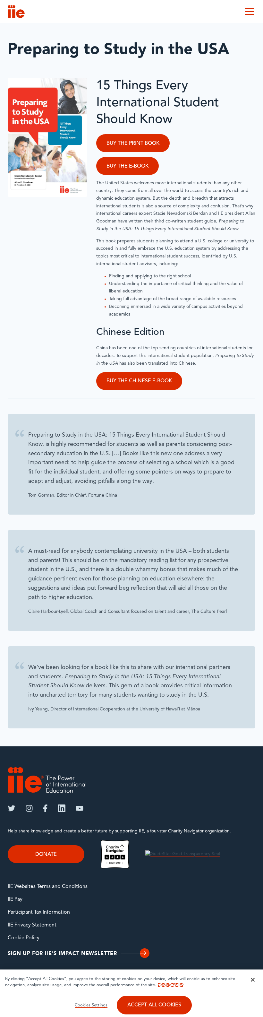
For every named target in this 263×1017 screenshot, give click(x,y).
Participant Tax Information (39, 912)
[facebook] (45, 808)
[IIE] (47, 780)
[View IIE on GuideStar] (182, 854)
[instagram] (29, 808)
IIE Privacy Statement (32, 925)
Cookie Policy (23, 938)
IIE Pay (15, 899)
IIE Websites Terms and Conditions (48, 886)
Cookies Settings (91, 1005)
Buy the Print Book (132, 143)
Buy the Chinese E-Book (139, 381)
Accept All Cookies (154, 1005)
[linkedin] (61, 808)
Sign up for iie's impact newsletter (62, 953)
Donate (46, 854)
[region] (131, 993)
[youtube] (79, 808)
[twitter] (11, 808)
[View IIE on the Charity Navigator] (114, 854)
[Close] (253, 980)
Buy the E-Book (127, 166)
